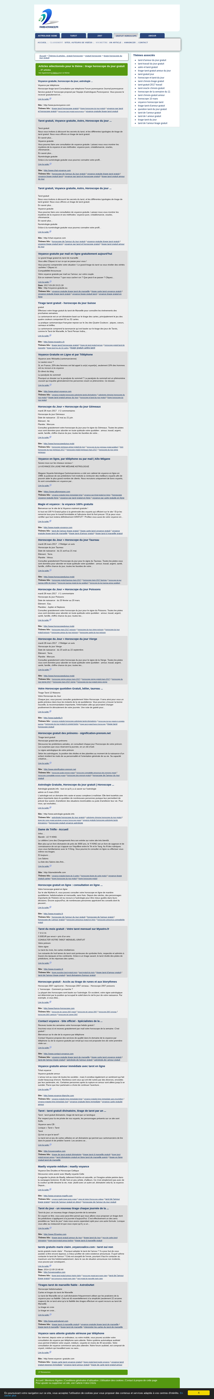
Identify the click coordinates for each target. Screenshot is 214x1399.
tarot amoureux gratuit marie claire (63, 1278)
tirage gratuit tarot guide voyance (96, 1362)
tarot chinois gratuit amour (151, 95)
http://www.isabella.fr (53, 718)
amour (152, 36)
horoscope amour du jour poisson (64, 633)
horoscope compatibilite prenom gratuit (51, 775)
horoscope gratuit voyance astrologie (66, 823)
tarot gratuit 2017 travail (150, 84)
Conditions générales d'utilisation (81, 1380)
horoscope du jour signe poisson (91, 630)
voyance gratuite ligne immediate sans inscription (103, 1099)
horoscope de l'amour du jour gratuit (68, 174)
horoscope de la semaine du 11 (154, 91)
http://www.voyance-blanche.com (59, 1095)
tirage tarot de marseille (71, 1327)
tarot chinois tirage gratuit (151, 81)
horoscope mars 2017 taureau (95, 580)
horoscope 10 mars (148, 98)
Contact (143, 43)
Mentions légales (54, 1380)
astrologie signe (47, 36)
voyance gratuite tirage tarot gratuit (102, 111)
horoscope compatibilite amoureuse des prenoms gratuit (96, 773)
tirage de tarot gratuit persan (91, 345)
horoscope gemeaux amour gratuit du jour (68, 447)
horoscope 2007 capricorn (47, 1014)
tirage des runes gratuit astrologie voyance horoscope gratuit (59, 820)
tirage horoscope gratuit (87, 879)
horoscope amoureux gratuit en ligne (80, 920)
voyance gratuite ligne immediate (85, 1101)
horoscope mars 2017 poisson (64, 630)
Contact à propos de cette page (141, 1380)
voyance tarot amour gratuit (76, 1365)
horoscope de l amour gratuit (51, 919)
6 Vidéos (54, 73)
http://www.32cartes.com (55, 1234)
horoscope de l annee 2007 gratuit (64, 1012)
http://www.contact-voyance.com (59, 1053)
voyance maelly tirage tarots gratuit (64, 1199)
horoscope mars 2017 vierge (64, 682)
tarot (73, 36)
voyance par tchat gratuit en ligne (97, 495)
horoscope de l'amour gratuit (100, 917)
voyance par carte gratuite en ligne (108, 498)
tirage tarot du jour (92, 1237)
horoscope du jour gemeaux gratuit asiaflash (102, 447)
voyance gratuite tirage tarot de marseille (71, 291)
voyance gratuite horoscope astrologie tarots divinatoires (74, 395)
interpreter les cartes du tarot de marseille (103, 1327)
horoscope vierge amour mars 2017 (66, 679)
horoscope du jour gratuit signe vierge (92, 682)
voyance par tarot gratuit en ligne (75, 498)
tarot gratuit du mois (87, 973)
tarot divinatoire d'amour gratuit (81, 975)
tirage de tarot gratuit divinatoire (66, 1154)
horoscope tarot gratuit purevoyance (71, 111)
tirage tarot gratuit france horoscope (93, 724)
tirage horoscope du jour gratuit (92, 108)
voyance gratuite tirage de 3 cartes (65, 876)
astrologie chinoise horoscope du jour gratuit (104, 817)
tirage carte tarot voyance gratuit (106, 291)
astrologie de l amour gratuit (107, 1060)
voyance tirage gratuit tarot (50, 176)
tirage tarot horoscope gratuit (65, 108)
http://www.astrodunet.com (56, 1321)
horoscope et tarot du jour (151, 77)
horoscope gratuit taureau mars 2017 (66, 580)
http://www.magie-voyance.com (58, 527)
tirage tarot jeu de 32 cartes (58, 348)
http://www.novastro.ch (54, 342)
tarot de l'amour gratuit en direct (66, 1202)
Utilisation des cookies (111, 1380)
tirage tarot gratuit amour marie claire (66, 1276)
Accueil (42, 43)
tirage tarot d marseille (48, 1327)
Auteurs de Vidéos (81, 43)
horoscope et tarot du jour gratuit (93, 398)
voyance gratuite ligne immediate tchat (67, 495)
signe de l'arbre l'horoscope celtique (91, 1199)
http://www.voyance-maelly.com (58, 1196)
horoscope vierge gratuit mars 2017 (96, 679)
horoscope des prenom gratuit (79, 775)
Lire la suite (43, 99)
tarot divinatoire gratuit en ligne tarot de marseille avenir (82, 1157)
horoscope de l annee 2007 (68, 1014)
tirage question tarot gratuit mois (64, 973)
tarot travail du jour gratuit (151, 63)
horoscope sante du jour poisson (93, 633)
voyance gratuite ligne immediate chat (53, 1102)
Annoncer (130, 43)
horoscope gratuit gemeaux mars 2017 (82, 450)
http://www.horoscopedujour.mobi (59, 443)
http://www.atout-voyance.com (57, 391)
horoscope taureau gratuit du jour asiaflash (73, 583)
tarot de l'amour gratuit (149, 112)
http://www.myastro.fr (53, 913)
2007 (100, 36)
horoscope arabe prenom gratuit (63, 773)
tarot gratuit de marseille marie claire (90, 1278)
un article (115, 43)
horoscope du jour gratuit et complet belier (61, 724)
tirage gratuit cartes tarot (82, 348)
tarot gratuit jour (146, 74)
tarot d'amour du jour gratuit (152, 60)
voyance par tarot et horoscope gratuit (82, 176)
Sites (67, 43)
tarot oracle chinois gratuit (151, 88)
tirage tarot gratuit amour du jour (63, 397)
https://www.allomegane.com (57, 491)
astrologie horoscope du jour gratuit (68, 817)
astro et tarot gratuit (148, 67)
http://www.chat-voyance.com (57, 170)
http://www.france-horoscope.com (59, 1008)
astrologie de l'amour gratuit (79, 1060)
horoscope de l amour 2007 (87, 1012)
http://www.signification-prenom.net (60, 769)
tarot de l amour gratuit (149, 116)
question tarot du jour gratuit (152, 109)
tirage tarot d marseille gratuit (109, 533)
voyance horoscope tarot (150, 102)
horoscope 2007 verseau (107, 1012)
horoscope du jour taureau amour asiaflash (105, 583)
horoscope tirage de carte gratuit (94, 876)
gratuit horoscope (126, 36)
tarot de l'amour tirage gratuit (65, 531)
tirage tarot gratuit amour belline (60, 1241)
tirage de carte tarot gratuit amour (106, 1365)
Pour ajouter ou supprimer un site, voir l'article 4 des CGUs (66, 1383)
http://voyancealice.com (55, 1151)
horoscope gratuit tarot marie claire (95, 1275)
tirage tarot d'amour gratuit (81, 533)
